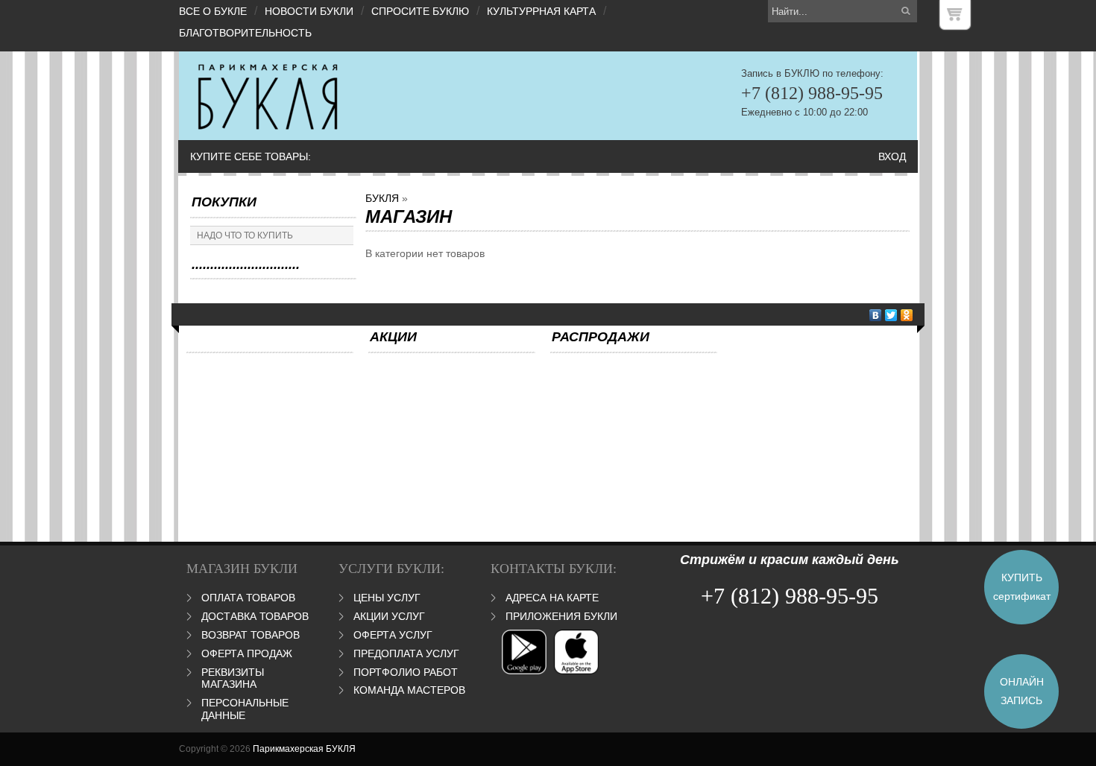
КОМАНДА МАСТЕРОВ (409, 690)
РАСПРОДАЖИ (600, 336)
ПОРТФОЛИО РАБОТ (405, 672)
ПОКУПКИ (224, 201)
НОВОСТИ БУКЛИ (309, 11)
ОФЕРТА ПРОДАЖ (246, 653)
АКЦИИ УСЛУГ (389, 616)
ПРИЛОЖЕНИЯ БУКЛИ (561, 616)
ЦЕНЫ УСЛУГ (387, 598)
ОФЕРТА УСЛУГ (392, 635)
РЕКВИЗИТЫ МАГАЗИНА (232, 678)
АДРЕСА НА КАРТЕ (552, 598)
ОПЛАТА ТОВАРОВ (248, 598)
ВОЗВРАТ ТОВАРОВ (250, 635)
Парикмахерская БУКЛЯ (304, 749)
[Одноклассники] (907, 315)
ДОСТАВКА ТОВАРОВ (255, 616)
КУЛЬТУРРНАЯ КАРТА (541, 11)
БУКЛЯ (382, 198)
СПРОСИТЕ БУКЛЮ (420, 11)
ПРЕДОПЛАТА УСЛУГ (406, 653)
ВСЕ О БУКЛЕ (213, 11)
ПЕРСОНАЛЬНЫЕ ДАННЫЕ (245, 709)
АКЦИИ (393, 336)
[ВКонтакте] (876, 315)
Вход (892, 156)
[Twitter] (891, 315)
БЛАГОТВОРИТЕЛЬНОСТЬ (245, 33)
